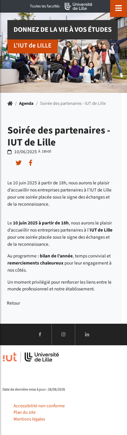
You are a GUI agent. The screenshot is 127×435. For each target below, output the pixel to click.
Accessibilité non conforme (39, 406)
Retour (13, 303)
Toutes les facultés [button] (44, 6)
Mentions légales (29, 419)
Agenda (26, 103)
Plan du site (24, 412)
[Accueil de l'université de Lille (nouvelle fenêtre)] (78, 6)
